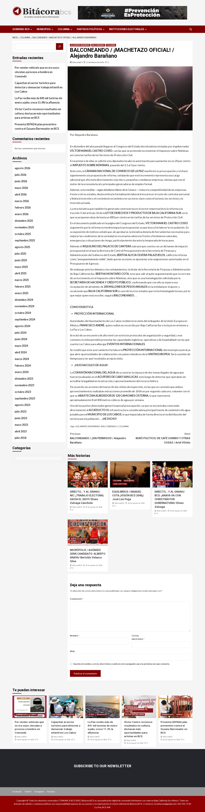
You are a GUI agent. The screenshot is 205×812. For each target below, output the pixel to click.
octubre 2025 (23, 233)
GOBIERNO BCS (21, 29)
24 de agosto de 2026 (178, 511)
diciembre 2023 (24, 378)
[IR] (59, 46)
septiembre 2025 (25, 240)
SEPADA (179, 715)
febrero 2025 (23, 286)
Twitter (28, 791)
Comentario (76, 598)
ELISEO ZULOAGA (78, 484)
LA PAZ (91, 715)
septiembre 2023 (25, 398)
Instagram (39, 791)
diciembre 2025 (24, 220)
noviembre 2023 (24, 385)
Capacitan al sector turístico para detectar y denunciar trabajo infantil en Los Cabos (38, 87)
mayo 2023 (21, 424)
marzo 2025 (22, 280)
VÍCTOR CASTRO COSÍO (134, 715)
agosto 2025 (22, 247)
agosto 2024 (22, 326)
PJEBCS (33, 715)
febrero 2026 (23, 207)
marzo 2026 (22, 201)
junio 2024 (21, 339)
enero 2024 (21, 372)
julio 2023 (20, 411)
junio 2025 (21, 260)
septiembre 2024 (25, 319)
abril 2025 (21, 273)
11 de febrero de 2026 (95, 62)
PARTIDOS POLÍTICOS (89, 29)
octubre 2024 (23, 312)
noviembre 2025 (24, 227)
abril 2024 (21, 352)
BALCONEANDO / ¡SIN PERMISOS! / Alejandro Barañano (98, 438)
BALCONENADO (109, 426)
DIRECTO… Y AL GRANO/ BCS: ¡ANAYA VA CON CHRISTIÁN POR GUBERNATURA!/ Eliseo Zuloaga (170, 499)
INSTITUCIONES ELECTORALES (126, 29)
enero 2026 (21, 214)
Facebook (16, 791)
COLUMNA (64, 29)
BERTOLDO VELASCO (79, 539)
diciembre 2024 (24, 299)
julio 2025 (20, 253)
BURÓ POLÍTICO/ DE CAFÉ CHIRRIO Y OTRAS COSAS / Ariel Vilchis (163, 438)
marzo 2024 (22, 358)
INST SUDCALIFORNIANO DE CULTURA (136, 710)
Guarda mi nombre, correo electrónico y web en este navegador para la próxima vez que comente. (121, 664)
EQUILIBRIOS (129, 481)
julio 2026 (20, 174)
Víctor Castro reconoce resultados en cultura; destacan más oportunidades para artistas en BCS (38, 113)
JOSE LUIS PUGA (120, 484)
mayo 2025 (21, 266)
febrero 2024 (23, 365)
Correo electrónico (138, 637)
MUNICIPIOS (44, 29)
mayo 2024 (21, 345)
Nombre (74, 635)
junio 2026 (21, 181)
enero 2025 (21, 293)
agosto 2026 (22, 168)
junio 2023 (21, 418)
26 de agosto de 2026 (93, 507)
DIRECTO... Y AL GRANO (91, 481)
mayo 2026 (21, 187)
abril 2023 (21, 431)
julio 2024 (20, 332)
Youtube (51, 791)
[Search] (191, 29)
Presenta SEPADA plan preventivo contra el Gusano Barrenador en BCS (37, 126)
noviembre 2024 (24, 306)
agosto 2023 (22, 405)
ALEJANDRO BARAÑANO (80, 45)
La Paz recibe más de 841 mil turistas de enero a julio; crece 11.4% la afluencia (38, 100)
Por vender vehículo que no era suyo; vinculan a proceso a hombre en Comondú (37, 72)
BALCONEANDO (98, 45)
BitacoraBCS (77, 62)
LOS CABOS (57, 715)
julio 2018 (20, 437)
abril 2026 (21, 194)
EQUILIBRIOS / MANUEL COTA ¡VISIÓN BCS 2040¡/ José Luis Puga (128, 495)
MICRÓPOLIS (76, 542)
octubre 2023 (23, 391)
